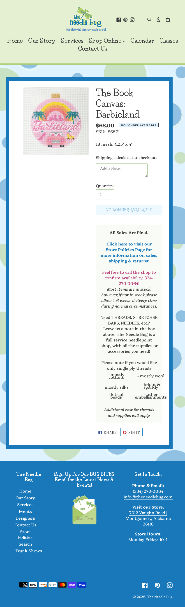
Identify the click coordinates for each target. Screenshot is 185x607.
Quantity (104, 185)
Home (25, 491)
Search (25, 544)
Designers (25, 518)
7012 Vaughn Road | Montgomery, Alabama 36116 (148, 518)
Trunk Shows (28, 550)
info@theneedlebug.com (148, 497)
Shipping (104, 157)
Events (25, 511)
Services (25, 504)
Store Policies (25, 534)
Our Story (25, 497)
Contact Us (25, 525)
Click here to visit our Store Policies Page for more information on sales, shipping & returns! (129, 252)
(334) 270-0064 (148, 491)
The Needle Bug (160, 596)
